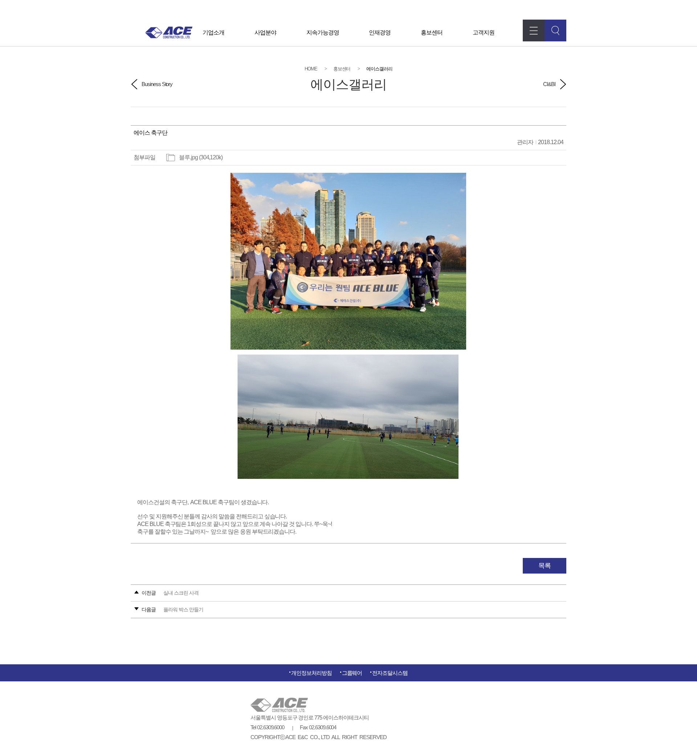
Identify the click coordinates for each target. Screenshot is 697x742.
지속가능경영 (322, 32)
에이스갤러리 (379, 69)
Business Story (157, 84)
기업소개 (213, 32)
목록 (544, 565)
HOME (311, 69)
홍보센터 (432, 32)
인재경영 (380, 32)
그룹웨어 (352, 673)
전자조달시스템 (390, 673)
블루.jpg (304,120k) (201, 157)
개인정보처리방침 (311, 673)
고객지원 (483, 32)
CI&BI (549, 84)
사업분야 (265, 32)
